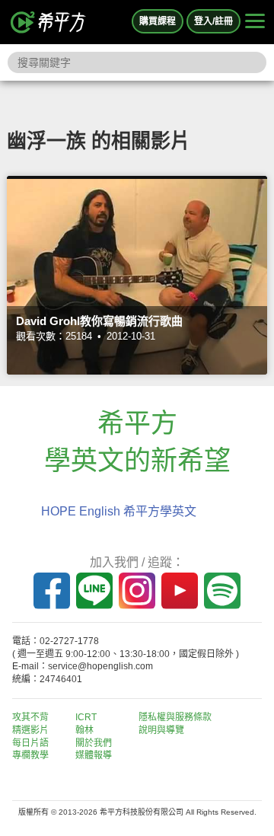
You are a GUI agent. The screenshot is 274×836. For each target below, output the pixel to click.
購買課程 (157, 21)
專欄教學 (30, 755)
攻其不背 (30, 717)
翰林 (84, 730)
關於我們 (93, 743)
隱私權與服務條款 (175, 717)
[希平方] (48, 22)
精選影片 (30, 730)
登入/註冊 (213, 21)
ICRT (86, 717)
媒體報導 (93, 755)
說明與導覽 (161, 730)
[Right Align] (255, 22)
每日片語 (30, 743)
